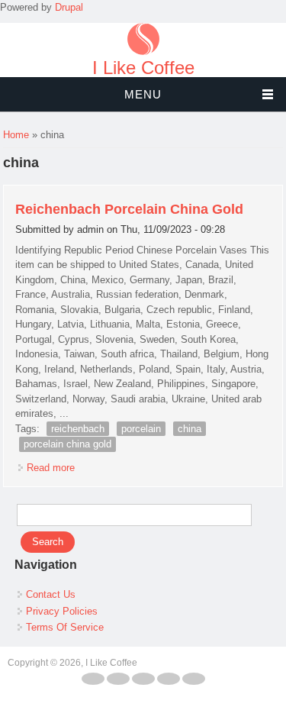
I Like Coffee (143, 68)
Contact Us (51, 594)
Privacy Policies (62, 611)
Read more (51, 467)
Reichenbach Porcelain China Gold (129, 209)
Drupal (69, 7)
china (189, 428)
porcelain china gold (67, 444)
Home (16, 134)
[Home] (143, 51)
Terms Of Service (65, 627)
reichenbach (77, 428)
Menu (143, 94)
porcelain (141, 428)
